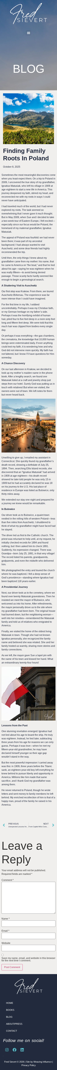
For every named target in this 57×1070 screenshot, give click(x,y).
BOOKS (10, 1010)
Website (6, 943)
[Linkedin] (22, 1049)
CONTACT (11, 1031)
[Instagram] (7, 1049)
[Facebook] (14, 1049)
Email (5, 931)
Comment (8, 880)
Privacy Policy (28, 1065)
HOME (9, 1003)
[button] (28, 32)
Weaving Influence (42, 1061)
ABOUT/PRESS (14, 1024)
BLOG (9, 1017)
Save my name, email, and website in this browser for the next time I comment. (28, 959)
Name (6, 919)
